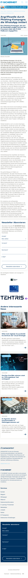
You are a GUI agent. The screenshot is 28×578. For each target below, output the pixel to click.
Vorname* (4, 243)
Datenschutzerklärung (15, 573)
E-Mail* (4, 257)
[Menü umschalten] (26, 2)
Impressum (6, 573)
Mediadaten (4, 507)
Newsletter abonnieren (13, 266)
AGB (23, 573)
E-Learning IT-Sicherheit (7, 504)
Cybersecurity (10, 11)
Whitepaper (4, 497)
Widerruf (3, 499)
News (5, 11)
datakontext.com (5, 463)
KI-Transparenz (5, 515)
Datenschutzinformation (7, 502)
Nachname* (5, 250)
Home (2, 11)
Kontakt (3, 492)
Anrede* (4, 236)
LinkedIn (3, 510)
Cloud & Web (6, 356)
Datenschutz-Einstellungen (8, 517)
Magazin (3, 494)
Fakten (2, 512)
